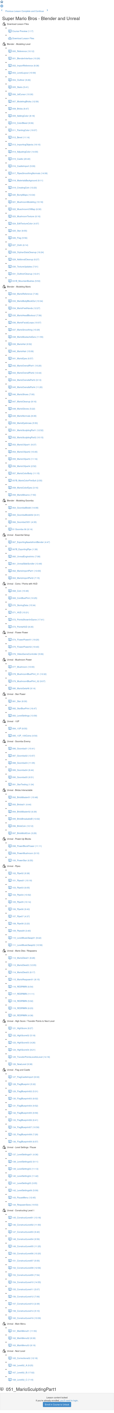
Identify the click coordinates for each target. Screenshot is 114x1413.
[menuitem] (2, 6)
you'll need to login (69, 1400)
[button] (2, 2)
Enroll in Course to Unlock (57, 1404)
